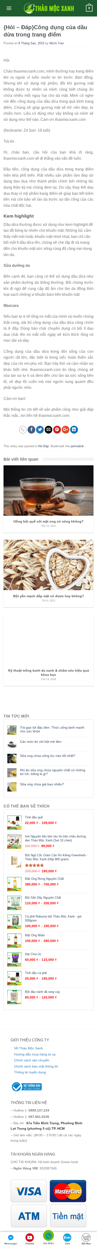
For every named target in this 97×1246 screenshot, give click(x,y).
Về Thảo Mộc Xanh (28, 1048)
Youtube (29, 1243)
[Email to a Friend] (49, 430)
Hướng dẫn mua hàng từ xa (35, 1054)
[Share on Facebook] (31, 430)
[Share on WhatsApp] (23, 430)
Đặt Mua (86, 1243)
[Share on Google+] (65, 430)
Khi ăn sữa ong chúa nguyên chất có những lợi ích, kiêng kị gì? (52, 772)
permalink (77, 446)
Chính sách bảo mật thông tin (36, 1066)
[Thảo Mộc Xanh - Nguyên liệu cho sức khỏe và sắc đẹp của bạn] (48, 8)
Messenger (10, 1243)
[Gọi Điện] (48, 1236)
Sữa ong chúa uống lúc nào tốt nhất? (47, 756)
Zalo (67, 1243)
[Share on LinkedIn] (74, 430)
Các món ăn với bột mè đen (40, 741)
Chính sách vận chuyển (31, 1060)
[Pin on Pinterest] (57, 430)
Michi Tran (56, 43)
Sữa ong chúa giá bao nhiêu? (42, 784)
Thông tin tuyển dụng (30, 1072)
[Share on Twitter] (40, 430)
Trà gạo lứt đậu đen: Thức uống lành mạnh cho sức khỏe (52, 729)
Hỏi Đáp (43, 446)
